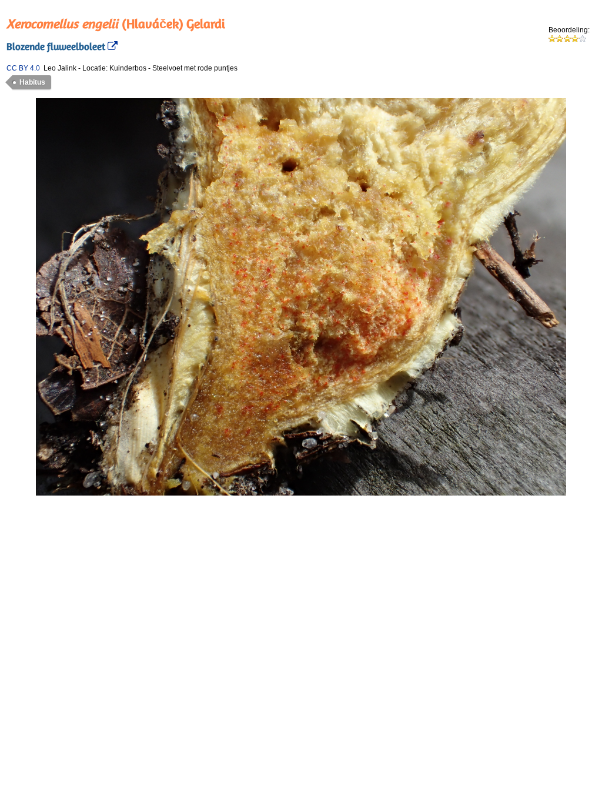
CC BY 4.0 (23, 68)
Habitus (32, 82)
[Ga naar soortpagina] (111, 46)
